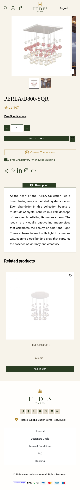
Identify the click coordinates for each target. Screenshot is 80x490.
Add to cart (36, 138)
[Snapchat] (45, 411)
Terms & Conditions (40, 446)
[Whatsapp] (57, 411)
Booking (40, 460)
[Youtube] (40, 411)
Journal (40, 431)
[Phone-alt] (22, 411)
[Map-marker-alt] (28, 411)
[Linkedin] (51, 411)
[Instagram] (34, 411)
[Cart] (21, 8)
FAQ (40, 453)
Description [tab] (41, 185)
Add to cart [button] (40, 368)
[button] (71, 71)
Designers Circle (40, 438)
